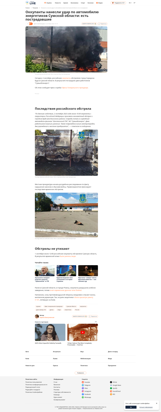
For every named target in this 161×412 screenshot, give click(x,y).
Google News (117, 385)
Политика (84, 365)
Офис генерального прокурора (53, 306)
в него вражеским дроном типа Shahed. (66, 290)
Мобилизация (85, 359)
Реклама (56, 390)
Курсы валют (58, 397)
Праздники (112, 365)
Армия (65, 3)
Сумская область (71, 306)
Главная (27, 8)
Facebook (88, 394)
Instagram (88, 391)
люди (59, 310)
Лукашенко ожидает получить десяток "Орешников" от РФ (42, 279)
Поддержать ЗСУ (120, 3)
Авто (27, 352)
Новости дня (29, 365)
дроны (51, 310)
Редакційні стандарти (32, 390)
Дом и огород (113, 352)
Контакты (57, 387)
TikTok (115, 382)
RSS (114, 394)
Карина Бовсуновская (47, 317)
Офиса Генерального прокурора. (75, 88)
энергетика (68, 310)
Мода (110, 359)
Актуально (57, 352)
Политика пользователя (33, 382)
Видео (100, 3)
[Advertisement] (65, 99)
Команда (57, 395)
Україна (49, 3)
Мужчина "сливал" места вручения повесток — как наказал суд (87, 279)
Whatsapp (88, 397)
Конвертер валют (59, 400)
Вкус (82, 352)
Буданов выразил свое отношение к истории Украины (65, 279)
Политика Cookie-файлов (33, 392)
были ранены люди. (68, 256)
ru (130, 3)
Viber (86, 388)
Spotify (115, 388)
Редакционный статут (32, 387)
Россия (77, 310)
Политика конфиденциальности (36, 385)
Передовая (35, 8)
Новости (58, 3)
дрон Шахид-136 (41, 310)
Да (131, 407)
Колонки (90, 3)
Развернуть (80, 373)
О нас (55, 382)
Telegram (87, 385)
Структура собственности (62, 392)
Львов (55, 359)
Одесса (55, 365)
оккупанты (66, 78)
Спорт (83, 3)
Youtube (87, 382)
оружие (38, 306)
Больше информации (146, 407)
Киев (27, 359)
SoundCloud (116, 391)
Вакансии (57, 385)
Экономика (74, 3)
